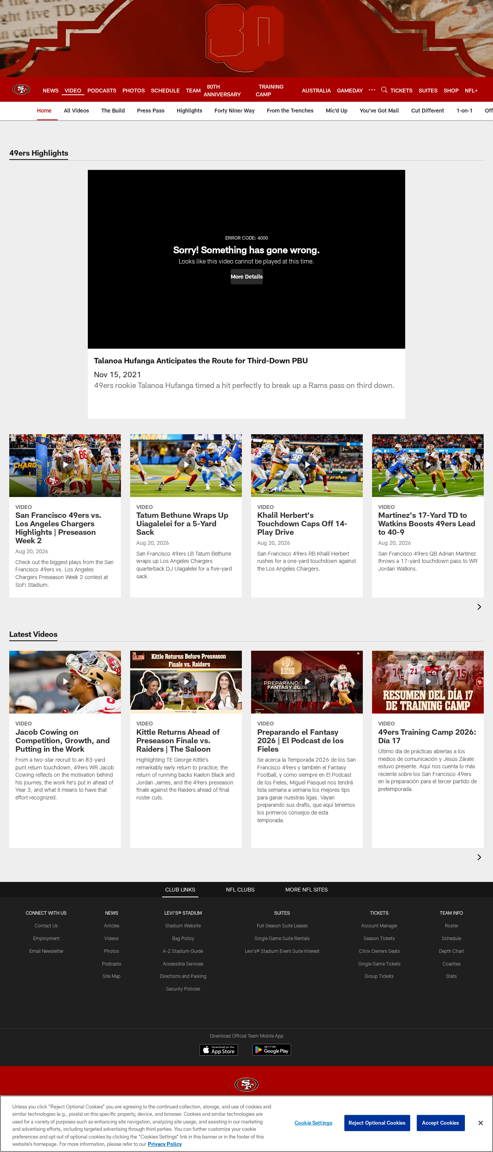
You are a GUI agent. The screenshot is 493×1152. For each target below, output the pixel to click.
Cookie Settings (313, 1123)
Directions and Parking (183, 976)
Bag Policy (183, 938)
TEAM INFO (451, 912)
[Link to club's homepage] (21, 89)
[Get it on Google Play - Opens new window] (272, 1053)
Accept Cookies (440, 1123)
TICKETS (379, 912)
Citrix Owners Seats (379, 951)
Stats (451, 976)
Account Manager (379, 925)
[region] (246, 1123)
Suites (282, 912)
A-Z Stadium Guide (183, 951)
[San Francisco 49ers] (246, 1085)
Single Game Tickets (379, 963)
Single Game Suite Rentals (282, 938)
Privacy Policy (165, 1144)
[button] (247, 276)
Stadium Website (183, 925)
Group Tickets (379, 976)
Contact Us (46, 925)
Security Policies (183, 988)
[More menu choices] (372, 90)
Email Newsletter (46, 951)
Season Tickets (379, 938)
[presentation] (481, 608)
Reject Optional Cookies (377, 1123)
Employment (46, 938)
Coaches (452, 963)
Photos (111, 951)
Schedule (451, 938)
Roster (451, 925)
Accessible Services (183, 963)
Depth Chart (451, 951)
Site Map (111, 976)
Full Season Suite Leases (282, 925)
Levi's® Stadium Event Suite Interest (282, 951)
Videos (111, 938)
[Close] (480, 1123)
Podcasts (111, 963)
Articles (111, 925)
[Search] (384, 89)
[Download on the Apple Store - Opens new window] (219, 1050)
